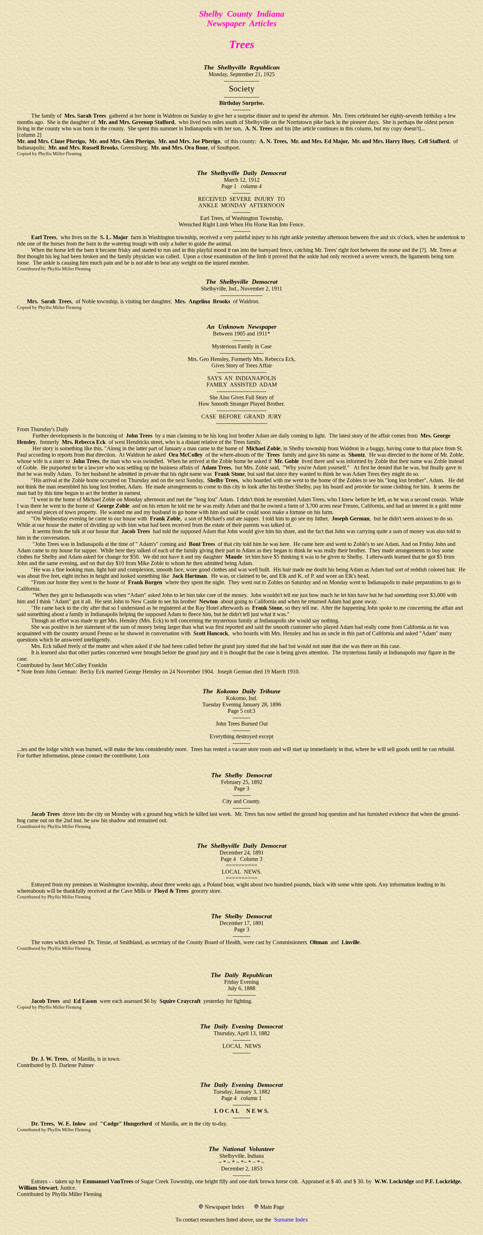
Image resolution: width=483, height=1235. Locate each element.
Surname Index (291, 1220)
